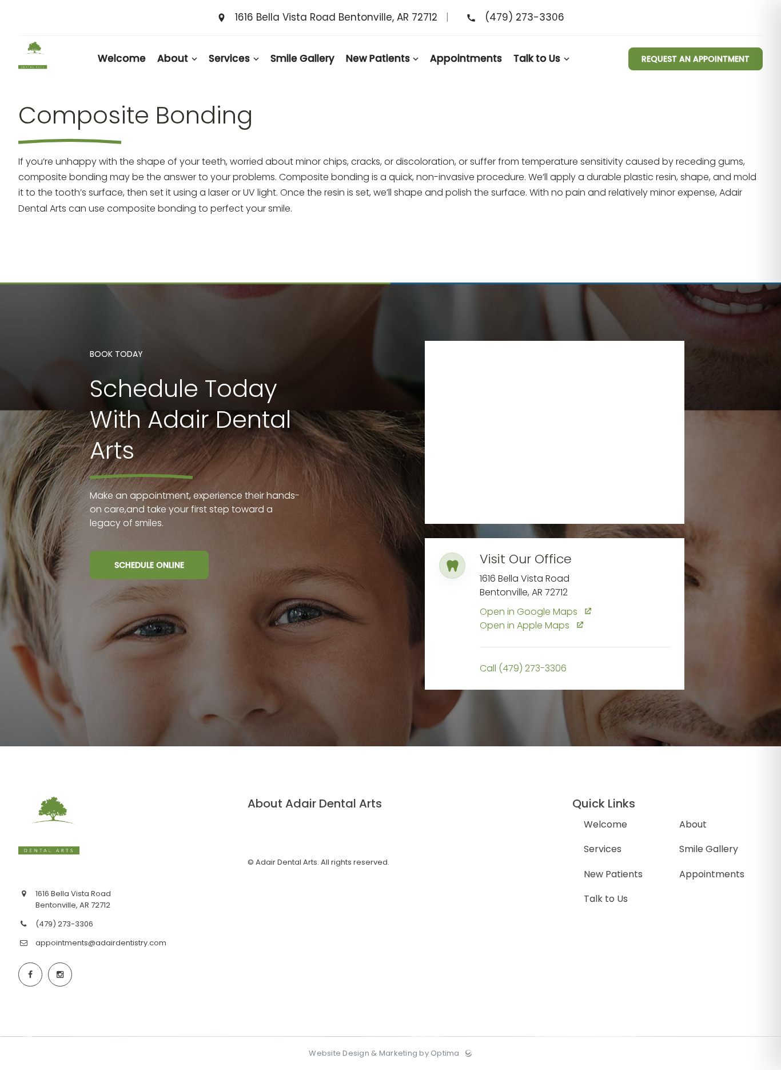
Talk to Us (606, 898)
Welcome (605, 824)
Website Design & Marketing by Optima (384, 1053)
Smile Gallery (708, 849)
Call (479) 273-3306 (523, 668)
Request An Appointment (695, 59)
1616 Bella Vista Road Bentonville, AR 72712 (337, 17)
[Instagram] (60, 974)
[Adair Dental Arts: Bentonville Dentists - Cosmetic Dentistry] (32, 79)
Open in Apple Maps (526, 625)
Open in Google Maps (530, 611)
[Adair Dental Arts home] (105, 833)
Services (602, 849)
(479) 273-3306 (523, 17)
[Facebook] (30, 974)
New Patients (613, 874)
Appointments (711, 874)
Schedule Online (149, 565)
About (693, 824)
